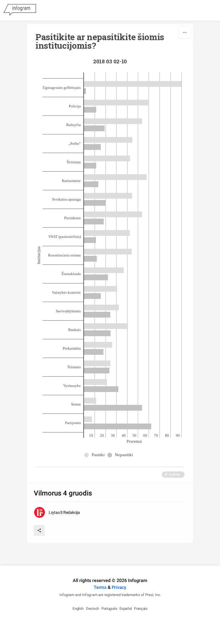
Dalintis (174, 475)
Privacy (119, 587)
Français (141, 608)
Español (125, 608)
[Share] (39, 530)
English (78, 608)
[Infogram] (19, 10)
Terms (100, 587)
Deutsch (92, 608)
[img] (132, 84)
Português (109, 608)
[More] (184, 32)
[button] (95, 455)
